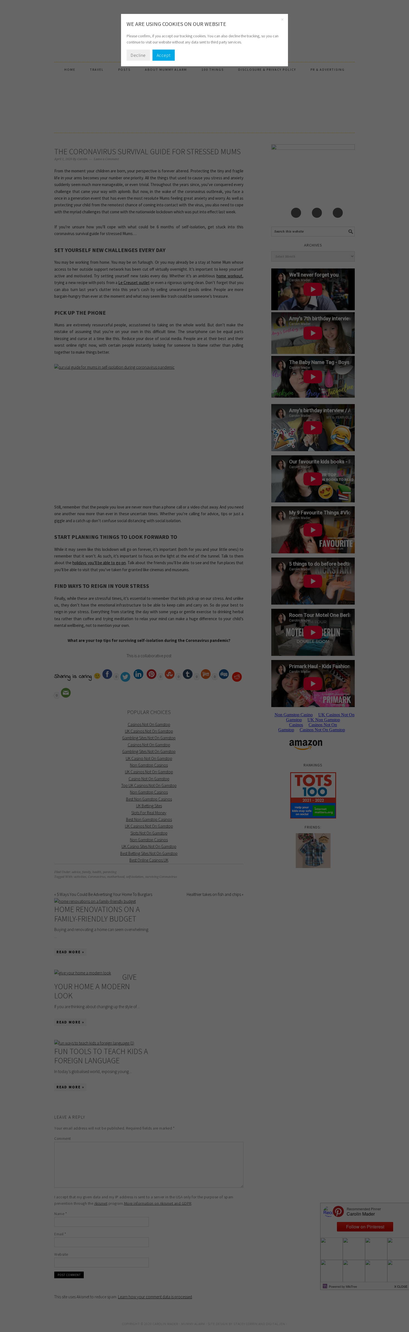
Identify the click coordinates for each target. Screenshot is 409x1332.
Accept (164, 55)
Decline (138, 55)
